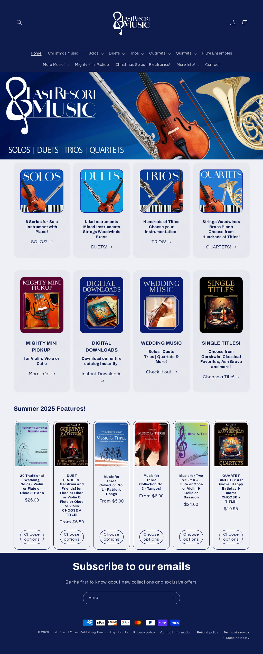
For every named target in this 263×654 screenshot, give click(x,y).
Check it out (159, 372)
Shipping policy (237, 638)
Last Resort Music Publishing (73, 632)
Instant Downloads (101, 374)
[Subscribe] (174, 598)
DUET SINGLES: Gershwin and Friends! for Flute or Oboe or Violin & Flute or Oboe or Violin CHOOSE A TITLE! (72, 495)
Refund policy (208, 632)
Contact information (176, 632)
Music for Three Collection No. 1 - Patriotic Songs (111, 485)
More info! (39, 374)
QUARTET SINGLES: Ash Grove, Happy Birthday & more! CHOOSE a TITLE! (231, 489)
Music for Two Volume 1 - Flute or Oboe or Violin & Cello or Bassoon (191, 486)
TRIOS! (159, 242)
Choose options (32, 536)
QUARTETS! (218, 247)
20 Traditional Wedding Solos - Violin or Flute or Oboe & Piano (32, 484)
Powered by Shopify (112, 632)
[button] (19, 23)
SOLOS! (39, 242)
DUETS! (99, 247)
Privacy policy (144, 632)
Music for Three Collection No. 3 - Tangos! (151, 482)
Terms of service (237, 632)
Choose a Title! (218, 377)
